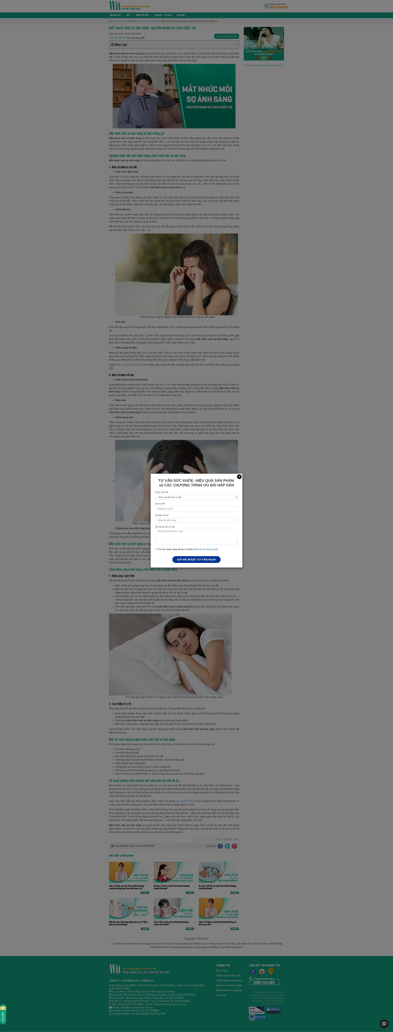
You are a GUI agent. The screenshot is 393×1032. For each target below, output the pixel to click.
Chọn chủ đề (161, 492)
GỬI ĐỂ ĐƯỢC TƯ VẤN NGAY (196, 559)
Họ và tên (160, 503)
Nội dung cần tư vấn (165, 526)
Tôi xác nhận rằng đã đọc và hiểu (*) (187, 549)
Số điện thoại (162, 515)
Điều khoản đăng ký (204, 549)
